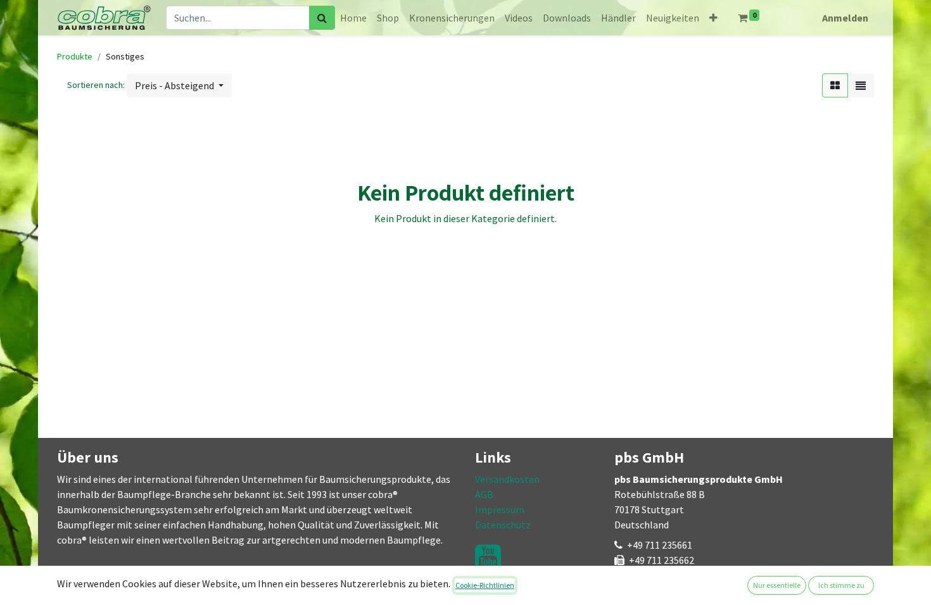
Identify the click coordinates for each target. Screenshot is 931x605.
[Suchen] (322, 18)
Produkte (74, 56)
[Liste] (860, 85)
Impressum (499, 509)
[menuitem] (353, 17)
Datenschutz (503, 524)
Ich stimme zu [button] (841, 585)
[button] (713, 17)
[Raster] (835, 85)
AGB (484, 494)
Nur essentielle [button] (777, 585)
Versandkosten (507, 479)
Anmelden (845, 17)
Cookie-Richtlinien (484, 585)
